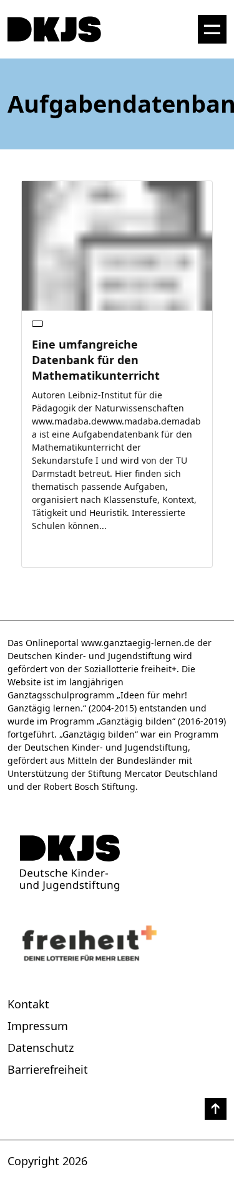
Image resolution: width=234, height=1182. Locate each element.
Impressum (37, 1025)
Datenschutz (40, 1047)
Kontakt (28, 1004)
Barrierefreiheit (47, 1069)
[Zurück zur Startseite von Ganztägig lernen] (117, 863)
